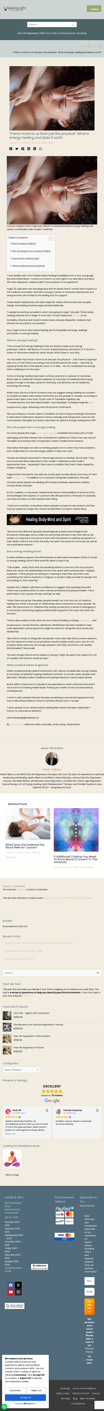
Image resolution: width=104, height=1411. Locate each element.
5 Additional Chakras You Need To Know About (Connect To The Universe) (75, 859)
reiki (91, 402)
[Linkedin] (28, 148)
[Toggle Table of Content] (49, 238)
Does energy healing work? (25, 258)
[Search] (73, 25)
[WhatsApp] (40, 148)
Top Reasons (78, 1403)
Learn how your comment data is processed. (68, 898)
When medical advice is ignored (28, 265)
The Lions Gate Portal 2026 (19, 958)
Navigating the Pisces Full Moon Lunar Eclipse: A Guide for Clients (39, 943)
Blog (75, 1398)
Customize (15, 1390)
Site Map (65, 1398)
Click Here (28, 995)
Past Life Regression (27, 33)
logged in (21, 889)
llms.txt (96, 1393)
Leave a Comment (19, 142)
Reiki (42, 33)
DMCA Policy (63, 1393)
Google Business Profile (13, 1269)
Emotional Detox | (67, 33)
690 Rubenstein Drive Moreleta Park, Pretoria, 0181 (13, 1207)
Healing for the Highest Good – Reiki (23, 950)
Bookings (82, 33)
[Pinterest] (22, 148)
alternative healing (46, 433)
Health (28, 852)
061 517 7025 (11, 1217)
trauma (76, 315)
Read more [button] (10, 1134)
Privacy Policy (89, 1350)
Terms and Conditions (84, 1388)
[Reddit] (34, 148)
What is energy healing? (24, 243)
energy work (20, 477)
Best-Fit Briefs (87, 1398)
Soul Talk (51, 33)
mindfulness (85, 620)
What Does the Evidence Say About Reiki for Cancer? (25, 846)
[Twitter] (16, 148)
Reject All (36, 1390)
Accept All (25, 1397)
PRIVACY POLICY (80, 1393)
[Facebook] (10, 148)
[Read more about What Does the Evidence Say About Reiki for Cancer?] (27, 824)
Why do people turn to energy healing (31, 251)
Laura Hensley (17, 724)
